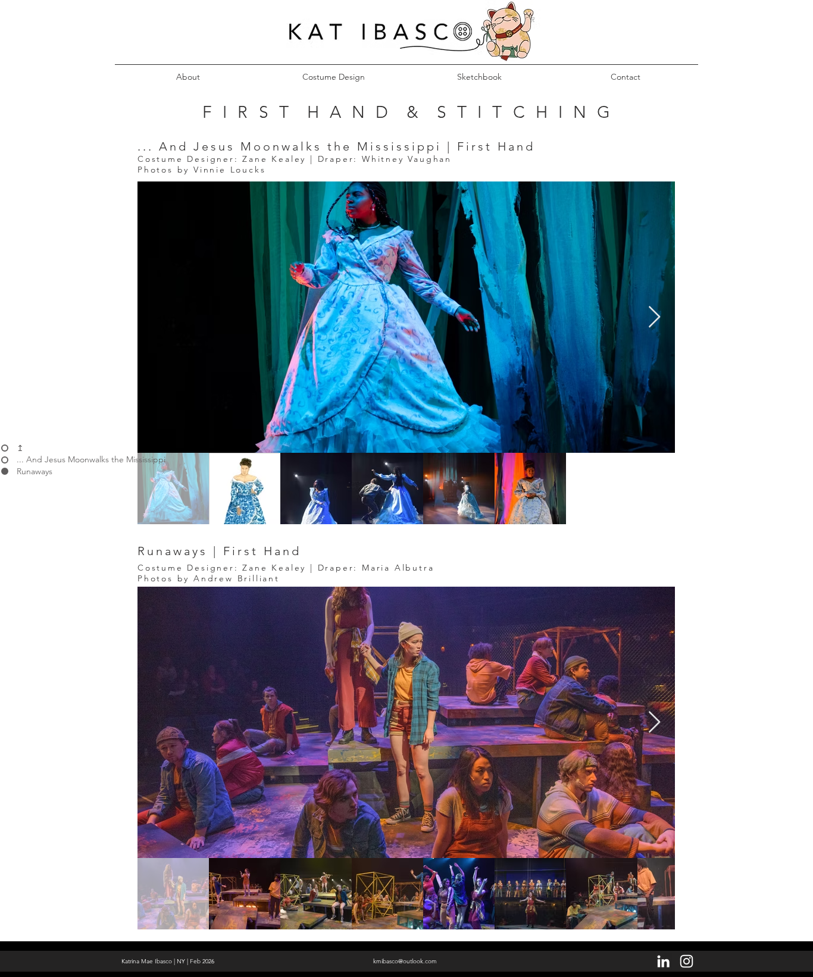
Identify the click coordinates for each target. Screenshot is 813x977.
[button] (333, 71)
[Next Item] (654, 317)
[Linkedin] (663, 961)
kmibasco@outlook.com (405, 961)
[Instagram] (686, 961)
